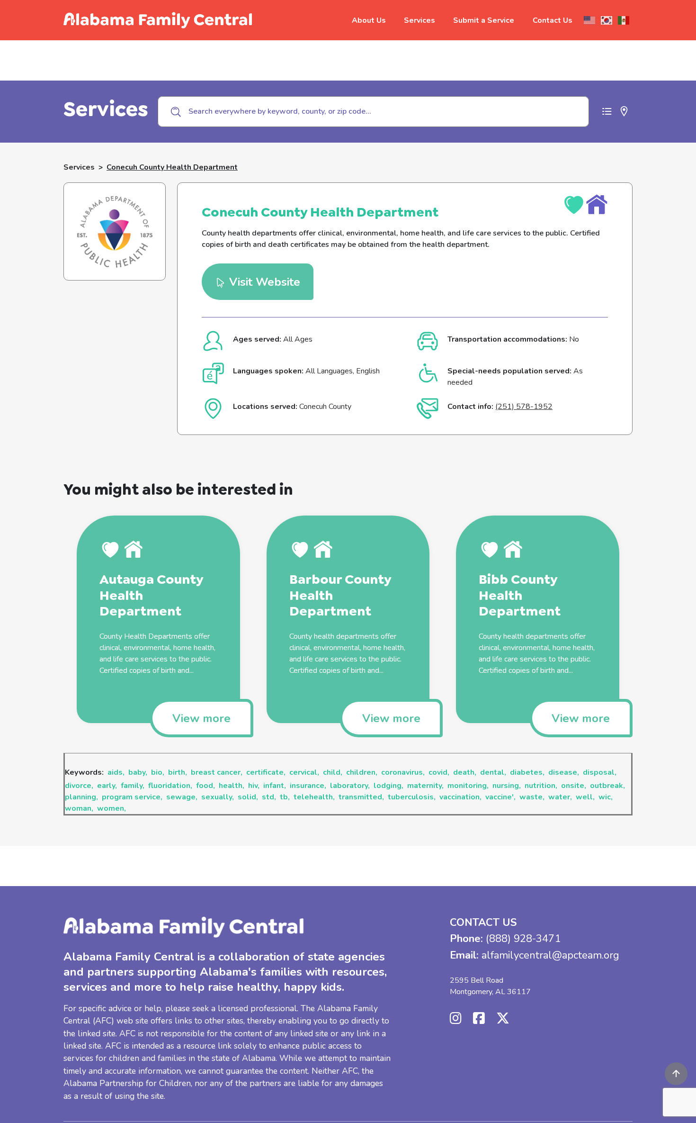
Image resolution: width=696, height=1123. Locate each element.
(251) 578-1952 (524, 406)
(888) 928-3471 (523, 939)
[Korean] (607, 20)
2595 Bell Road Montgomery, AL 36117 (490, 986)
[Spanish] (624, 20)
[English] (590, 20)
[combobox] (373, 111)
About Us (369, 20)
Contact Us (552, 20)
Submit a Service (483, 20)
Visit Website (263, 282)
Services (419, 20)
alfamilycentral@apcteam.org (550, 955)
